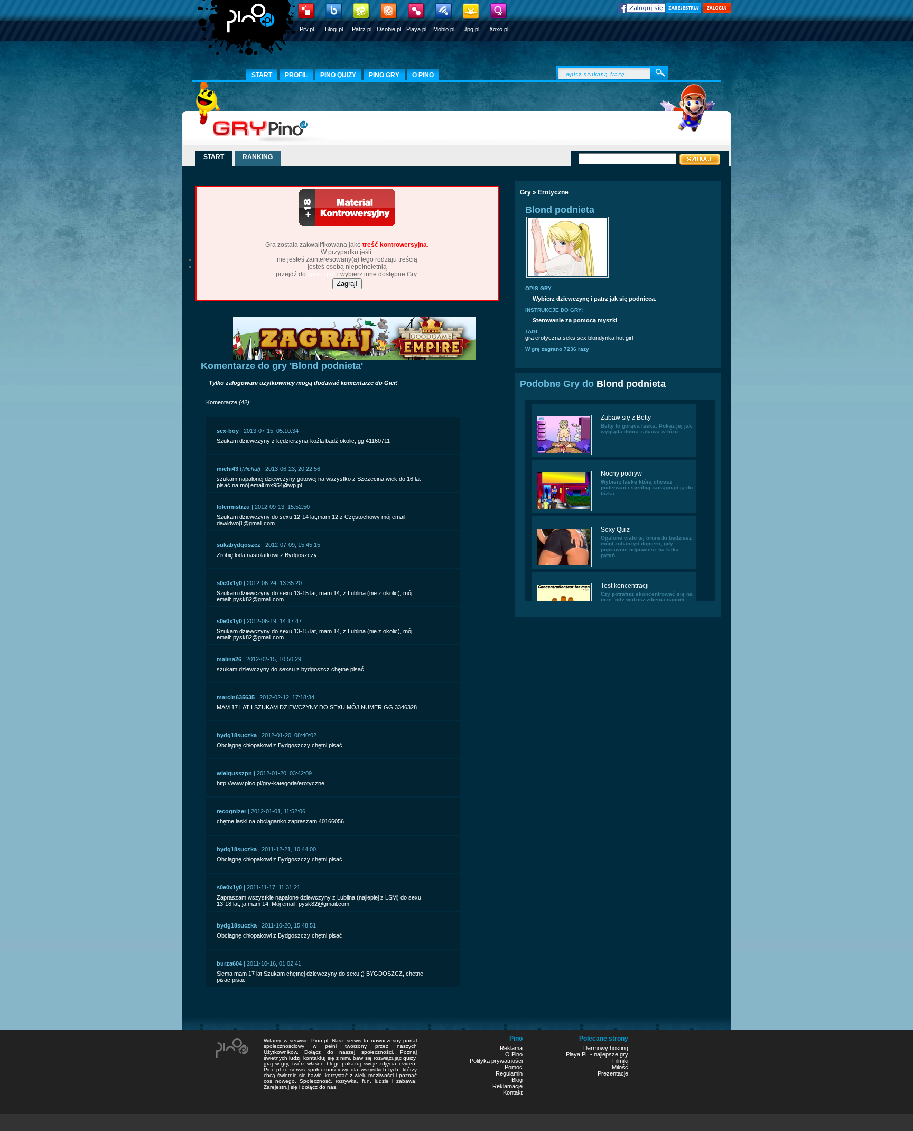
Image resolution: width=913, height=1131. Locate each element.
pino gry (384, 75)
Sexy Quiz (615, 529)
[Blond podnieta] (567, 277)
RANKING (258, 157)
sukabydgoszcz (238, 545)
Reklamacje (507, 1086)
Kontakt (513, 1092)
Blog (517, 1080)
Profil (296, 75)
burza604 (229, 963)
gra (529, 338)
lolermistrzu (233, 507)
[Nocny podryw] (564, 510)
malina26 (229, 659)
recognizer (231, 811)
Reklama (511, 1048)
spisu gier (322, 274)
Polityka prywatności (496, 1061)
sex (581, 338)
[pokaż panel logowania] (717, 11)
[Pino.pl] (248, 32)
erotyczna (548, 338)
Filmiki (620, 1061)
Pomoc (514, 1067)
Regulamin (509, 1073)
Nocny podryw (621, 473)
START (213, 157)
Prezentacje (613, 1073)
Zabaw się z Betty (626, 417)
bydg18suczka (237, 735)
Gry (525, 192)
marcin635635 (236, 697)
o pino (423, 75)
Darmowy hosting (605, 1048)
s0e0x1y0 (229, 583)
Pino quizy (338, 75)
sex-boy (228, 431)
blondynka (601, 338)
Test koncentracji (625, 585)
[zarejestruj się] (683, 11)
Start (261, 75)
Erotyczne (553, 192)
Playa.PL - (580, 1054)
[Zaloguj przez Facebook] (641, 10)
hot (620, 338)
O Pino (514, 1054)
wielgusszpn (234, 773)
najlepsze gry (611, 1054)
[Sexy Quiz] (564, 566)
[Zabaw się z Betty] (564, 454)
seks (569, 338)
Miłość (620, 1067)
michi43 (227, 469)
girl (629, 338)
